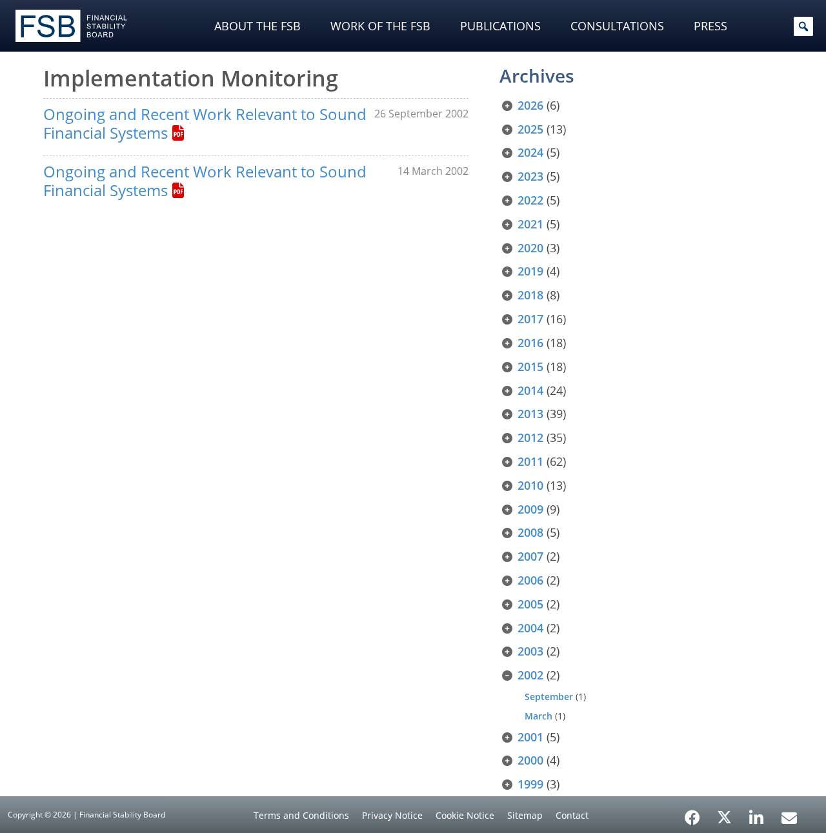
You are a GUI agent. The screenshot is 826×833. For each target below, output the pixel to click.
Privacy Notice (392, 815)
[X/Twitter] (724, 816)
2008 (530, 532)
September (549, 696)
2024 (530, 152)
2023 (530, 176)
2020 (530, 248)
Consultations (617, 26)
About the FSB (257, 26)
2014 (530, 390)
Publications (500, 26)
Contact (572, 815)
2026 (530, 105)
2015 (530, 366)
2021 (530, 224)
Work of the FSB (380, 26)
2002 (530, 675)
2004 (530, 628)
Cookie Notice (465, 815)
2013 (530, 413)
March (538, 716)
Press (710, 26)
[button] (803, 26)
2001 (530, 737)
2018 (530, 295)
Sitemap (525, 815)
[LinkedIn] (756, 813)
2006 (530, 580)
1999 (530, 784)
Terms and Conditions (301, 815)
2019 (530, 271)
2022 (530, 200)
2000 (530, 760)
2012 (530, 437)
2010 (530, 485)
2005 (530, 604)
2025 (530, 129)
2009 (530, 509)
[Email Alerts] (789, 816)
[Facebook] (692, 813)
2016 (530, 342)
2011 (530, 461)
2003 (530, 651)
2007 (530, 556)
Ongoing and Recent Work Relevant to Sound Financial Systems (205, 123)
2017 (530, 318)
